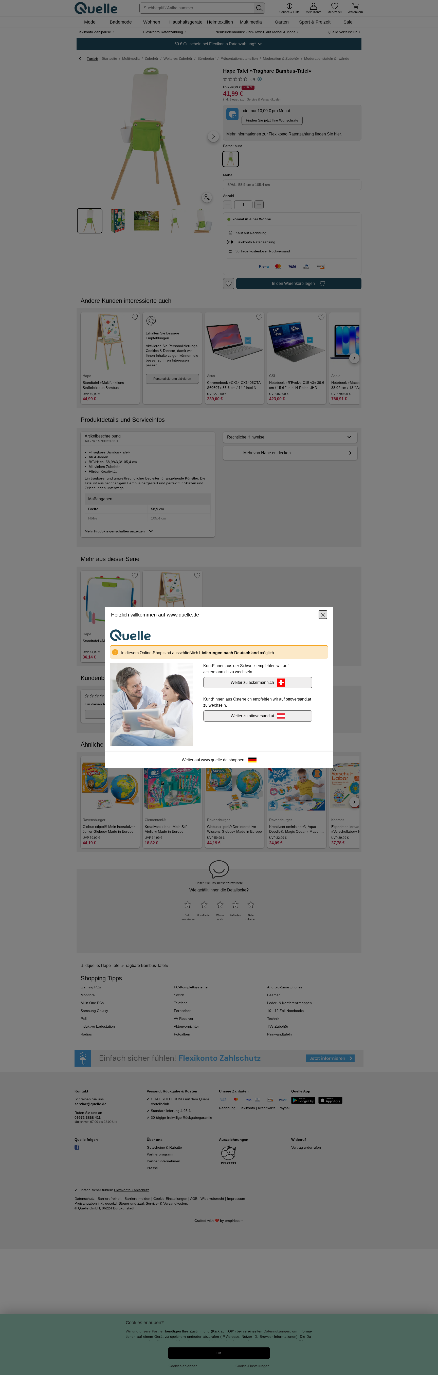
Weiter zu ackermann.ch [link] (252, 682)
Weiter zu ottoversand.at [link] (252, 716)
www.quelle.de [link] (214, 760)
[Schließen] (323, 615)
